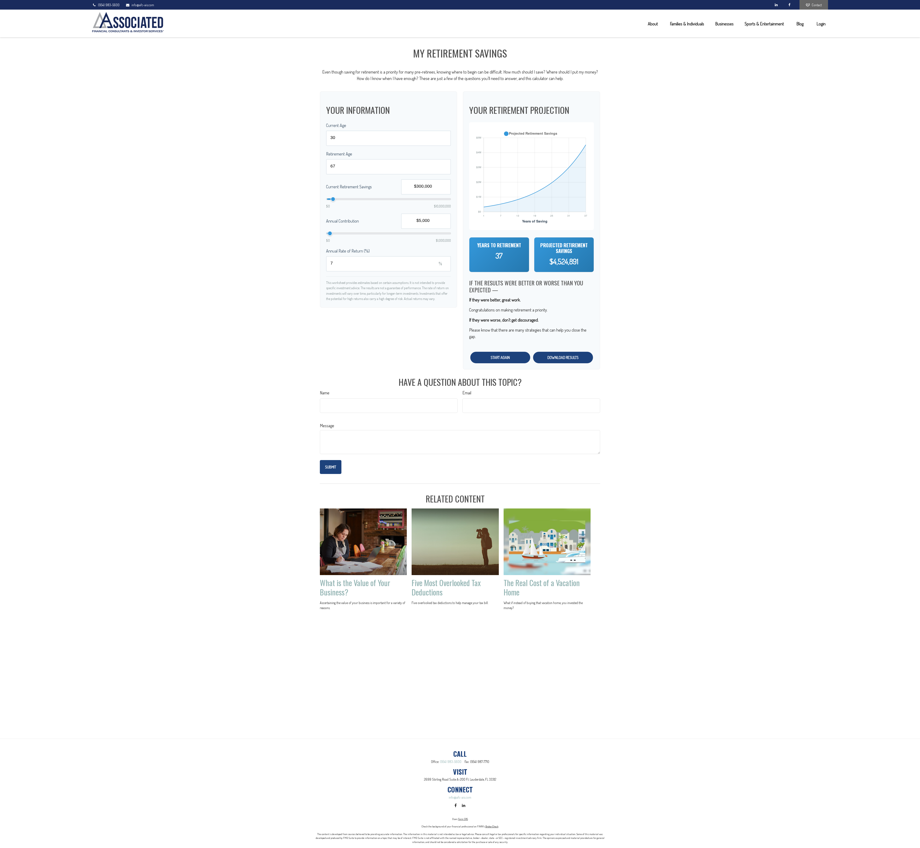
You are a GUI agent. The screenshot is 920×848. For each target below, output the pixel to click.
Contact (817, 5)
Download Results (563, 357)
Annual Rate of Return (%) (348, 251)
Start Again (500, 357)
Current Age (336, 125)
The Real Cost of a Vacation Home (542, 587)
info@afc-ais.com (143, 5)
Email (466, 392)
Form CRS (463, 819)
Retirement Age (339, 153)
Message (327, 425)
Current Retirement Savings (349, 186)
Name (324, 392)
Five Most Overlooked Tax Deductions (446, 587)
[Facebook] (789, 5)
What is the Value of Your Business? (355, 587)
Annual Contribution (342, 221)
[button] (653, 23)
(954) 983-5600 (109, 5)
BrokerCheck (491, 826)
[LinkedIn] (776, 5)
